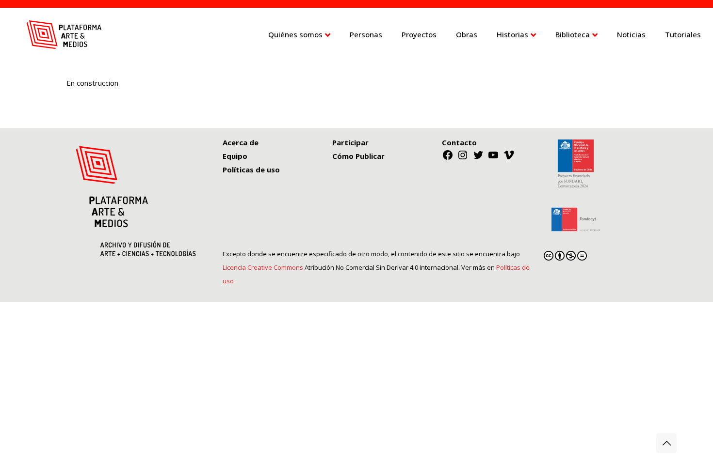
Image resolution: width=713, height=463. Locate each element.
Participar (350, 142)
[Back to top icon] (666, 443)
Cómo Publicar (358, 156)
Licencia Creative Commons (263, 267)
